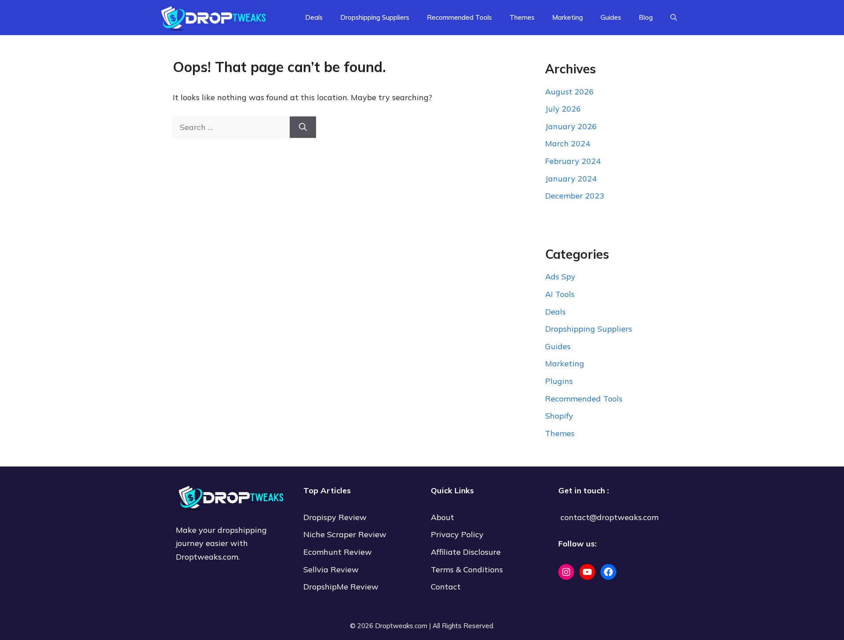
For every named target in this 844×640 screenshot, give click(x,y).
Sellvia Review (332, 569)
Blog (646, 17)
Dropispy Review (335, 517)
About (442, 517)
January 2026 (571, 126)
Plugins (559, 381)
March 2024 (567, 143)
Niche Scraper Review (346, 534)
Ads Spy (560, 276)
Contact (446, 587)
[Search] (303, 127)
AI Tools (560, 294)
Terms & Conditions (467, 569)
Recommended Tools (459, 17)
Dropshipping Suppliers (374, 17)
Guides (610, 17)
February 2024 (573, 161)
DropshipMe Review (340, 587)
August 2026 (569, 92)
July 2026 (563, 109)
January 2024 (571, 179)
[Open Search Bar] (674, 17)
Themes (522, 17)
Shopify (559, 416)
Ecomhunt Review (337, 552)
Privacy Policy (457, 534)
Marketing (567, 17)
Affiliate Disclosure (466, 552)
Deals (314, 17)
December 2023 (574, 196)
